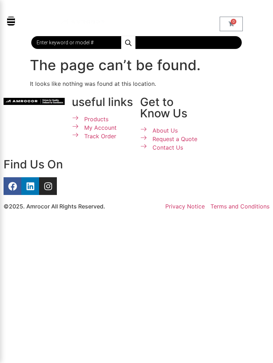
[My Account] (118, 21)
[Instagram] (48, 186)
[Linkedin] (30, 186)
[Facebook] (12, 186)
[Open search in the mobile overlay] (136, 42)
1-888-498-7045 (140, 8)
